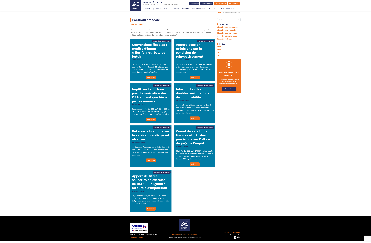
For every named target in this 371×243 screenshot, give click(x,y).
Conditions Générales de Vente (179, 236)
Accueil (147, 9)
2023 (219, 56)
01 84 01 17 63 (235, 234)
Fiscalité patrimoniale (226, 30)
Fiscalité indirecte (225, 39)
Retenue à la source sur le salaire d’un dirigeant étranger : (150, 135)
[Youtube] (238, 237)
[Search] (238, 19)
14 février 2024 (182, 100)
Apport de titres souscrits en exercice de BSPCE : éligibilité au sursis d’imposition (149, 182)
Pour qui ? (213, 9)
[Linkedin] (234, 237)
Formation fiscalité (181, 9)
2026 (219, 47)
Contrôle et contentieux (205, 85)
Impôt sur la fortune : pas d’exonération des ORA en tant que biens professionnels (149, 95)
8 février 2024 (182, 146)
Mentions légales (176, 234)
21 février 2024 (138, 60)
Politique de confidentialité (190, 234)
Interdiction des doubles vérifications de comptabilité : (192, 93)
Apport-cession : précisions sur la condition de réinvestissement (189, 50)
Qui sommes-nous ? (161, 9)
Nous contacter (227, 9)
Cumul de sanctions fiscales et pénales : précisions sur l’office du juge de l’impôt (193, 137)
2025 (219, 50)
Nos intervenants (199, 9)
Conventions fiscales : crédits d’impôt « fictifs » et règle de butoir (149, 50)
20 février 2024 (182, 60)
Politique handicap (194, 236)
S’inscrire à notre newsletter (232, 232)
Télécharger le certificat (136, 237)
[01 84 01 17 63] (228, 234)
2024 (219, 53)
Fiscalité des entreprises (161, 41)
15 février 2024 (138, 104)
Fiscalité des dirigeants (205, 41)
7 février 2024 (138, 191)
